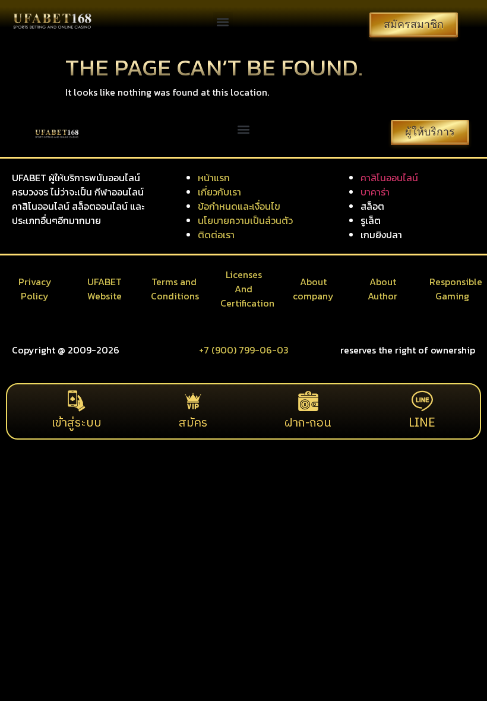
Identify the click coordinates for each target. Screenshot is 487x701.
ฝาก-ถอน (307, 423)
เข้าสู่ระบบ (77, 423)
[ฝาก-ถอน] (308, 401)
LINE (422, 423)
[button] (223, 21)
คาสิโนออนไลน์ (389, 177)
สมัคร (193, 423)
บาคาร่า (375, 192)
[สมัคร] (193, 401)
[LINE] (422, 401)
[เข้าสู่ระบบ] (76, 401)
